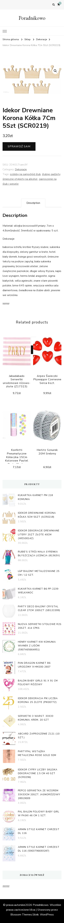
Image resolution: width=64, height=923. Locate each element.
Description (33, 203)
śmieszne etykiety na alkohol (20, 179)
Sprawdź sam (19, 146)
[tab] (33, 203)
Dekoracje (21, 169)
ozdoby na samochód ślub (25, 174)
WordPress (47, 914)
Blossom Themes (21, 914)
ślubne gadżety (51, 174)
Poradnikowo (32, 18)
